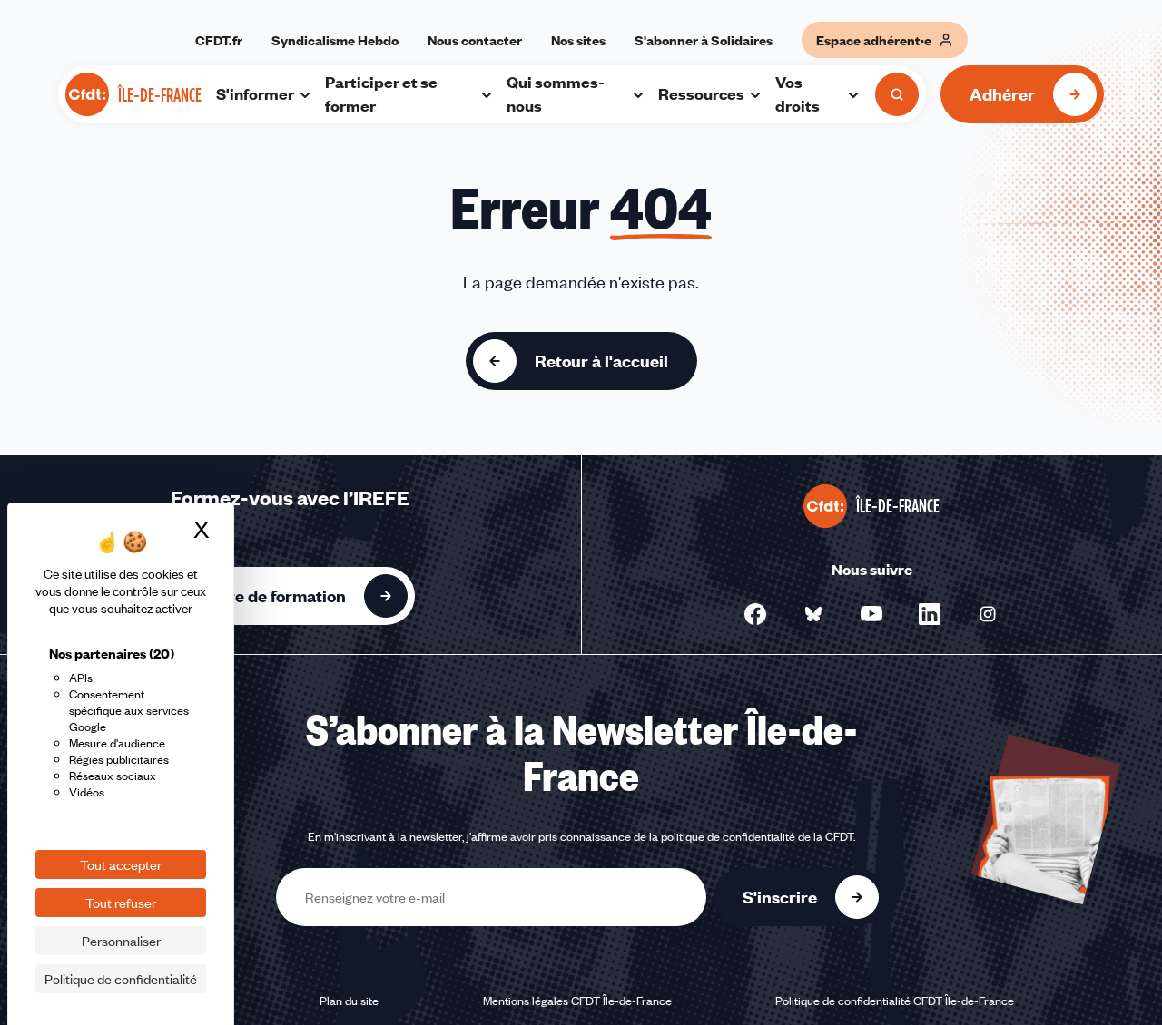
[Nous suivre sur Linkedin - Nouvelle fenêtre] (929, 614)
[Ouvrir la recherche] (897, 94)
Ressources (701, 93)
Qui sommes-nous (556, 93)
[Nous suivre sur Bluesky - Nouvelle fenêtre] (813, 614)
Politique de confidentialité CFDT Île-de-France (894, 1000)
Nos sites (578, 40)
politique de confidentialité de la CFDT (757, 836)
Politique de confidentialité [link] (120, 979)
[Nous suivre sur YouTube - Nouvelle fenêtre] (871, 614)
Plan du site (349, 1000)
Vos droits (797, 93)
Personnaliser (121, 941)
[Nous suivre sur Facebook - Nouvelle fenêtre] (755, 614)
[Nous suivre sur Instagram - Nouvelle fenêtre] (988, 614)
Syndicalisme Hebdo (335, 40)
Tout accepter (121, 864)
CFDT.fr (218, 40)
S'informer (255, 93)
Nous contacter (475, 40)
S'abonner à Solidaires (704, 40)
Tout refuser (120, 902)
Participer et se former (381, 93)
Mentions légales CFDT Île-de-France (577, 1000)
